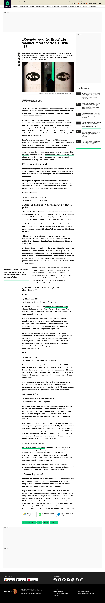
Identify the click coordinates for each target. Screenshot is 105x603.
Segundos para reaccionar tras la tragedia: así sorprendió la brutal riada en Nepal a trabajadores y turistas (91, 115)
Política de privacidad (83, 589)
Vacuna (39, 522)
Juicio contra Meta (31, 1)
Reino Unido (64, 169)
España (39, 116)
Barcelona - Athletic (86, 1)
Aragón (32, 6)
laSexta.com (25, 99)
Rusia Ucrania (46, 1)
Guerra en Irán (39, 1)
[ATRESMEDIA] (11, 592)
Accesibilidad (56, 595)
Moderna (47, 365)
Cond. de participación (83, 591)
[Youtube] (81, 581)
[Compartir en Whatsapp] (18, 60)
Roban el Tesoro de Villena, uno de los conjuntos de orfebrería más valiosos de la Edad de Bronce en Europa (91, 143)
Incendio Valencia (55, 1)
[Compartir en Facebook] (18, 57)
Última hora (92, 6)
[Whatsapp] (64, 581)
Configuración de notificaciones (86, 593)
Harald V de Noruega (64, 1)
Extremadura (40, 6)
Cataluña (48, 6)
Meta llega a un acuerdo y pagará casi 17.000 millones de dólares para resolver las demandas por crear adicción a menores (91, 124)
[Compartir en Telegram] (18, 62)
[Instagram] (73, 581)
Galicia (85, 6)
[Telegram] (68, 581)
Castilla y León (24, 6)
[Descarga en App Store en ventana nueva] (21, 581)
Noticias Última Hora (29, 522)
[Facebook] (59, 581)
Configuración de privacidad (60, 593)
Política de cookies (58, 591)
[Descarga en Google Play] (9, 581)
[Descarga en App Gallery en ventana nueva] (32, 581)
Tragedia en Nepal (21, 1)
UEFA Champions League (75, 1)
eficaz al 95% (36, 314)
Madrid (79, 6)
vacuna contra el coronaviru (43, 111)
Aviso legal (56, 589)
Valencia (72, 6)
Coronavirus (54, 522)
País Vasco (64, 6)
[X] (18, 54)
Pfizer (32, 169)
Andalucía (56, 6)
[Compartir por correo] (18, 65)
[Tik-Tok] (77, 581)
